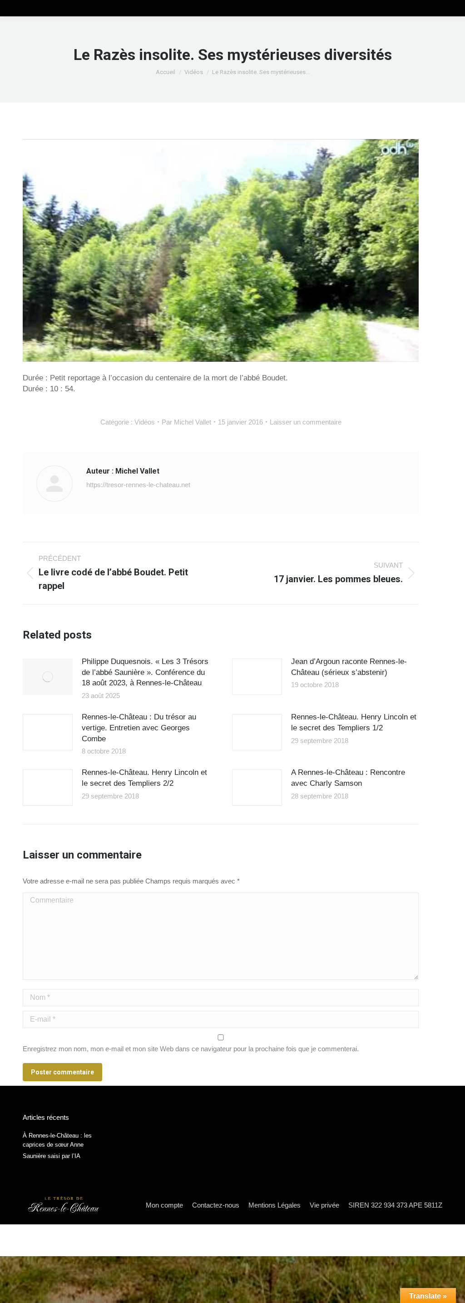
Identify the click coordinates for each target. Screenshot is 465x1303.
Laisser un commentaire (305, 422)
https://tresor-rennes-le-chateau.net (138, 485)
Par (186, 422)
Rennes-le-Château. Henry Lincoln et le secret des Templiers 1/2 (353, 722)
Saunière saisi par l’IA (51, 1156)
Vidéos (144, 422)
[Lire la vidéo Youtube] (221, 250)
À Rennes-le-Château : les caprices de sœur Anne (57, 1140)
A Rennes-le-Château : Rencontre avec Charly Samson (348, 778)
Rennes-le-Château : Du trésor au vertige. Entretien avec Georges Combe (139, 728)
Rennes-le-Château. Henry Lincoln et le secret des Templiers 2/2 (144, 778)
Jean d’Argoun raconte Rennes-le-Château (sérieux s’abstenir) (349, 667)
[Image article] (48, 677)
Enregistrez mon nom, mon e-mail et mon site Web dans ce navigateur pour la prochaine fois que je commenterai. (191, 1049)
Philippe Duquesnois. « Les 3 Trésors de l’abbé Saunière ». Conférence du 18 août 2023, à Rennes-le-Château (145, 672)
